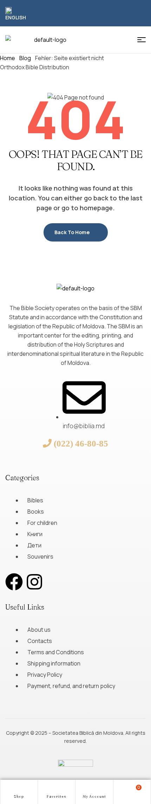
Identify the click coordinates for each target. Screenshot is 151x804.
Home (7, 58)
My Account (94, 796)
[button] (16, 14)
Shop (19, 796)
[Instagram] (34, 582)
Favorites (56, 796)
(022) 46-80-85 (81, 443)
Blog (25, 58)
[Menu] (141, 39)
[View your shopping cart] (131, 791)
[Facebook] (14, 582)
